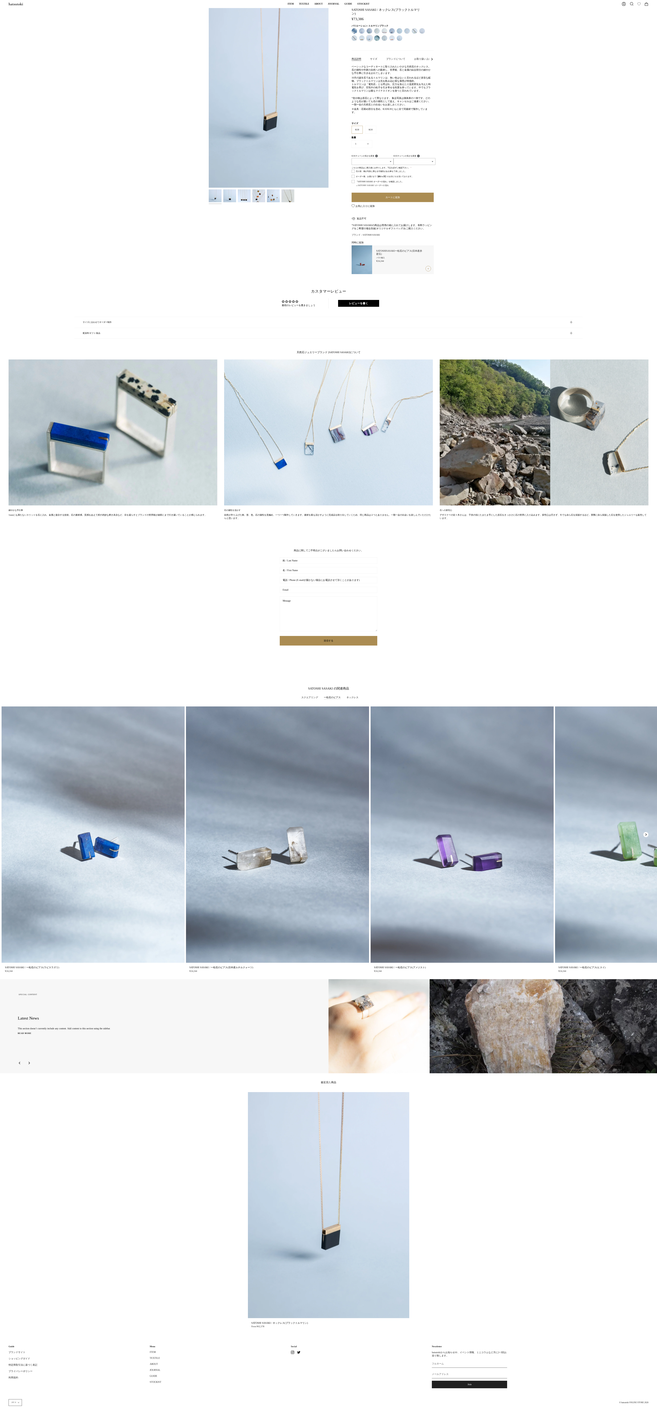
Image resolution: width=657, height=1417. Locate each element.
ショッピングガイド (19, 1358)
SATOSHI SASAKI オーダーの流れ (373, 185)
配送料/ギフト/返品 (91, 333)
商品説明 (356, 58)
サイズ (373, 58)
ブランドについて (395, 58)
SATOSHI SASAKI (371, 235)
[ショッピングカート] (646, 4)
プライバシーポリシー (21, 1371)
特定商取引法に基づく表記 (23, 1364)
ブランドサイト (17, 1352)
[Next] (645, 834)
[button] (290, 4)
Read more (24, 1033)
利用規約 (13, 1377)
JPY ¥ (13, 1402)
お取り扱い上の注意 (425, 58)
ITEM (153, 1352)
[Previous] (19, 1063)
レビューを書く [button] (358, 303)
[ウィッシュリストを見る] (639, 4)
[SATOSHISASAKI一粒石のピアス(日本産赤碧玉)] (362, 259)
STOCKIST (155, 1382)
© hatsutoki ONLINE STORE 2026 (633, 1402)
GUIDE (153, 1376)
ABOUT (154, 1364)
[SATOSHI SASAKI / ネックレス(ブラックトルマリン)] (215, 195)
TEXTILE (155, 1358)
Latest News (28, 1018)
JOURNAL (155, 1370)
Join (470, 1384)
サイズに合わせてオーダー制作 (97, 322)
